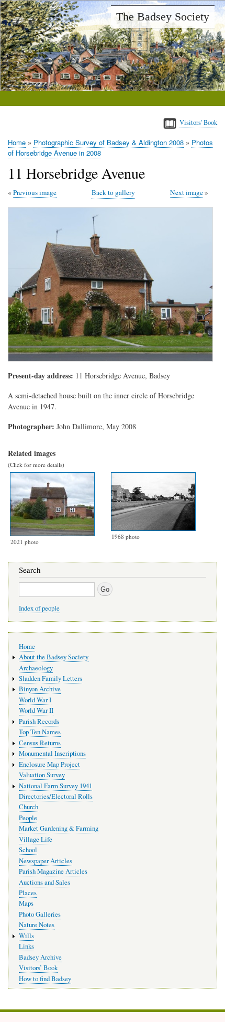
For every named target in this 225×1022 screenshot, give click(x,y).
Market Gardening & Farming (58, 828)
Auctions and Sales (44, 882)
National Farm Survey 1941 (55, 785)
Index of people (39, 608)
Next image (186, 192)
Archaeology (36, 668)
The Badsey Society (162, 16)
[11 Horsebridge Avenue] (112, 359)
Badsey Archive (40, 957)
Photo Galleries (40, 914)
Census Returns (40, 742)
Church (28, 806)
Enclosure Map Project (49, 764)
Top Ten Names (40, 731)
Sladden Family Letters (50, 678)
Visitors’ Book (38, 967)
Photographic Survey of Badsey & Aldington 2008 (108, 142)
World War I (35, 699)
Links (26, 946)
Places (28, 892)
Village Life (35, 839)
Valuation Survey (42, 774)
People (28, 817)
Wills (26, 935)
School (28, 849)
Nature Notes (36, 924)
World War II (36, 710)
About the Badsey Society (53, 657)
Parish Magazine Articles (53, 871)
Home (17, 142)
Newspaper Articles (45, 860)
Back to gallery (113, 192)
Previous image (35, 192)
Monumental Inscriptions (52, 753)
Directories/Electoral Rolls (56, 796)
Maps (26, 903)
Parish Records (39, 721)
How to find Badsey (45, 978)
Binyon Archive (40, 688)
